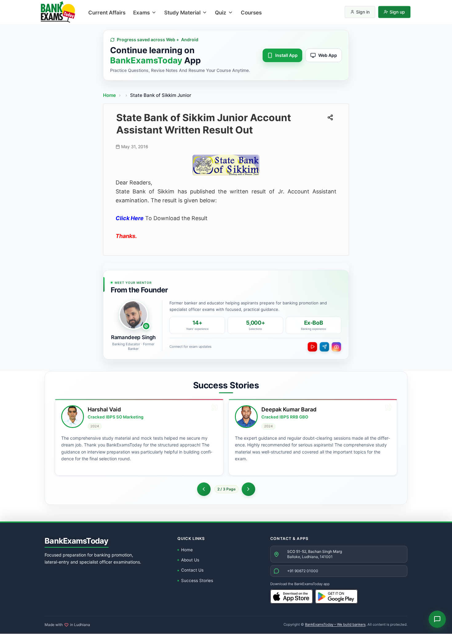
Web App (327, 55)
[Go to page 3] (248, 489)
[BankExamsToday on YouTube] (312, 347)
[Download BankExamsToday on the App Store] (291, 596)
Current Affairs (106, 13)
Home (109, 95)
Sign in (363, 11)
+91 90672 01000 (302, 571)
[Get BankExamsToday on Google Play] (336, 596)
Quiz (220, 13)
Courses (251, 13)
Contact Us (192, 570)
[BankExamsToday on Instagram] (336, 347)
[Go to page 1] (204, 489)
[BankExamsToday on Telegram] (324, 347)
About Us (190, 559)
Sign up (397, 11)
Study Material (182, 13)
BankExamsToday (77, 540)
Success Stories (197, 580)
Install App (286, 55)
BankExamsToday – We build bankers (335, 624)
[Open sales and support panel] (437, 619)
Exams (141, 13)
